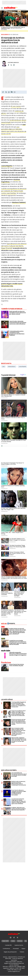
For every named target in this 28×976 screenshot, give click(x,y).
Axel (24, 125)
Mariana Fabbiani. (19, 202)
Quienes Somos (19, 945)
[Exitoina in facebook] (14, 937)
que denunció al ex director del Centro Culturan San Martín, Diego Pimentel (14, 246)
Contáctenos (6, 948)
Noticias (20, 941)
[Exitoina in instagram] (10, 937)
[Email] (14, 92)
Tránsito (22, 952)
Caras (13, 941)
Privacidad (16, 948)
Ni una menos (16, 106)
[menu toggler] (2, 8)
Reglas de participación (10, 952)
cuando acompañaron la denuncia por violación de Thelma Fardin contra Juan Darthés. (13, 191)
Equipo (23, 948)
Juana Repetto (6, 166)
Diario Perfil (5, 941)
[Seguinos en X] (17, 937)
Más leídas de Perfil (9, 770)
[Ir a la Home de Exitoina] (11, 8)
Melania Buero (11, 366)
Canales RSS (8, 945)
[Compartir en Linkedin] (12, 92)
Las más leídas (7, 700)
